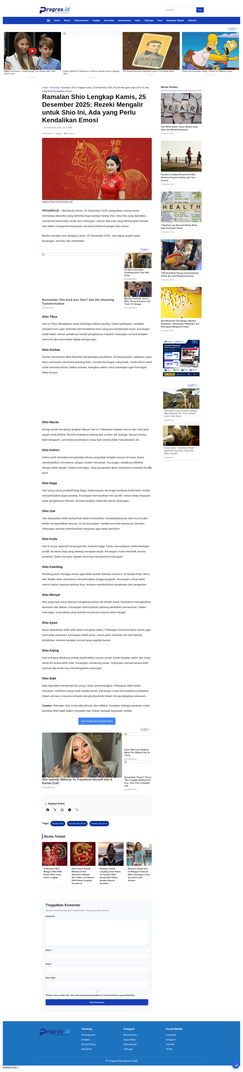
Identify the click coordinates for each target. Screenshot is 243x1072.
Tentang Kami (88, 1035)
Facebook (171, 1035)
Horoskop (109, 20)
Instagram (171, 1039)
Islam (137, 20)
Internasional (124, 20)
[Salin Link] (77, 810)
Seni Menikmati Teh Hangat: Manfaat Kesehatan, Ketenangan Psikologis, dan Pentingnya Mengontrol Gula (180, 324)
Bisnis (67, 20)
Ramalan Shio (58, 823)
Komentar (50, 916)
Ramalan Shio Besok (77, 823)
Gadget (96, 20)
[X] (55, 810)
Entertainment (81, 20)
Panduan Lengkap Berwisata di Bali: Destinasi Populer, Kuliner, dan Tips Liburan (178, 177)
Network (192, 20)
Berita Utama (130, 1035)
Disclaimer (86, 1049)
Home (57, 20)
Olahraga (148, 20)
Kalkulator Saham (175, 20)
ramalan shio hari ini (99, 823)
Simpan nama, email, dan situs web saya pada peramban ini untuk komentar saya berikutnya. (90, 995)
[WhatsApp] (62, 810)
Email (49, 964)
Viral (160, 20)
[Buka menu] (50, 20)
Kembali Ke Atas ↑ (10, 1067)
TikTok (169, 1049)
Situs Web (50, 978)
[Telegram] (70, 810)
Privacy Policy (88, 1044)
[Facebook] (48, 810)
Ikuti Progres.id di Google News (97, 721)
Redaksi (85, 1039)
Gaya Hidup (130, 1039)
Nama (49, 950)
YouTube (170, 1044)
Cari (200, 10)
